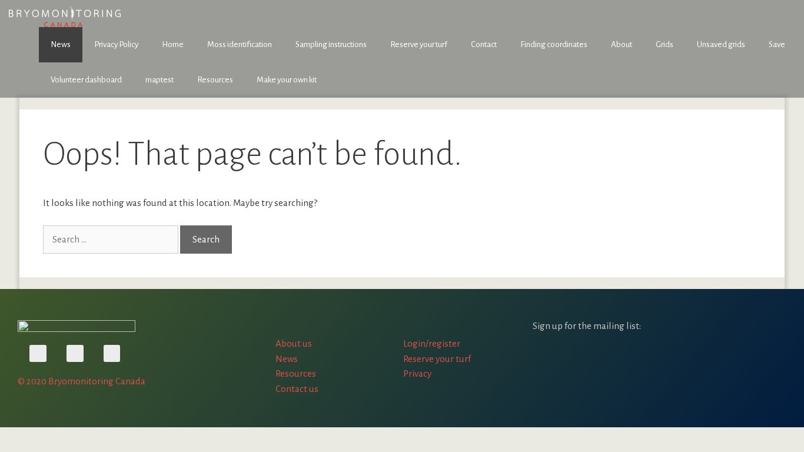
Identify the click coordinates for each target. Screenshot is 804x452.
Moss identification (239, 44)
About (621, 44)
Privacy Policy (116, 44)
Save (777, 44)
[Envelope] (112, 353)
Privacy (417, 373)
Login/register (431, 343)
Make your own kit (287, 79)
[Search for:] (111, 239)
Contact (484, 44)
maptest (159, 79)
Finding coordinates (553, 44)
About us (293, 343)
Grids (664, 44)
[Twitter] (75, 353)
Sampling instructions (331, 44)
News (61, 44)
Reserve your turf (418, 44)
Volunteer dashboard (86, 79)
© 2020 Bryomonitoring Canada (81, 381)
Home (173, 44)
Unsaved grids (721, 44)
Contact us (296, 389)
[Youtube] (37, 353)
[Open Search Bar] (786, 80)
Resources (215, 79)
